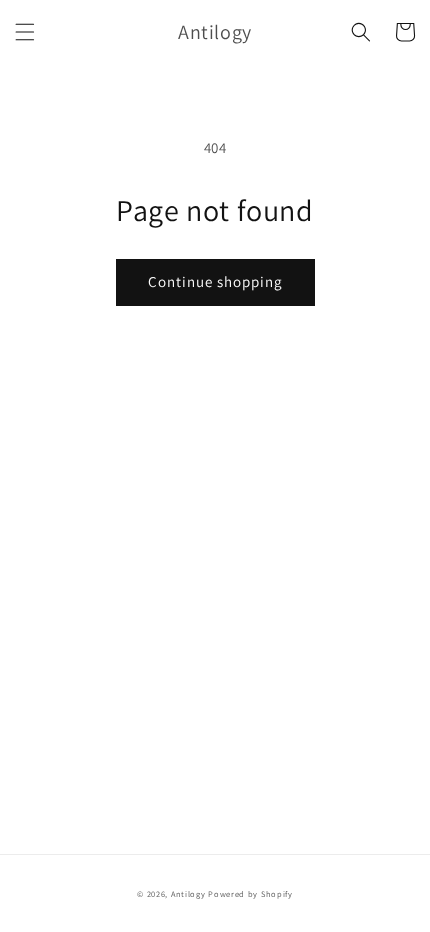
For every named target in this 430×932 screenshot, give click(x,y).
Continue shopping (215, 281)
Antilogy (188, 893)
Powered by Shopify (250, 893)
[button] (25, 32)
